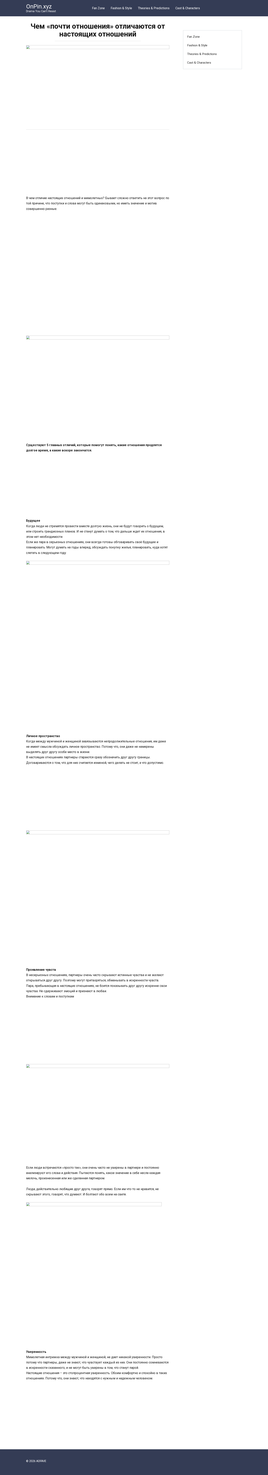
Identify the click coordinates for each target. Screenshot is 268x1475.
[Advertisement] (97, 163)
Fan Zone (98, 8)
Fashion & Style (121, 8)
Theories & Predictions (154, 8)
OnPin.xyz (39, 6)
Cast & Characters (187, 8)
